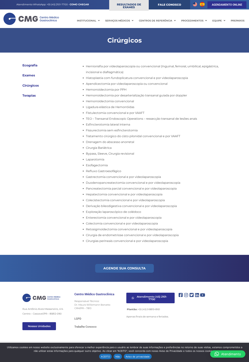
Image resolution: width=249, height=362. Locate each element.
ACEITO (105, 356)
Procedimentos (192, 20)
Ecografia (29, 65)
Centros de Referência (155, 20)
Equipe (217, 20)
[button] (88, 21)
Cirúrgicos (30, 85)
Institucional (86, 20)
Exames (28, 75)
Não (117, 356)
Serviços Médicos (117, 20)
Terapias (29, 95)
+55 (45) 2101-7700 (57, 4)
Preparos (237, 20)
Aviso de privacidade (138, 356)
